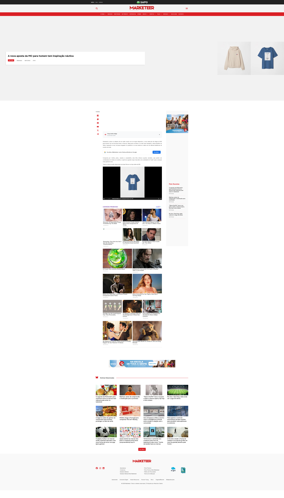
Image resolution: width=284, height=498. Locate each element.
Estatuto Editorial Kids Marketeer (128, 473)
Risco (152, 479)
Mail (97, 2)
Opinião (139, 14)
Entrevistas (133, 14)
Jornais (101, 2)
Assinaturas (123, 468)
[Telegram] (97, 134)
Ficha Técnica (147, 468)
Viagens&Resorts (160, 479)
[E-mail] (97, 126)
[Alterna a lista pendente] (105, 14)
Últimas (102, 14)
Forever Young (145, 479)
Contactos (122, 470)
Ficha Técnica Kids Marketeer (151, 470)
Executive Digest (124, 479)
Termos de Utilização (149, 473)
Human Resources (134, 479)
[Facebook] (97, 115)
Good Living (174, 14)
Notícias (11, 60)
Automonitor (115, 479)
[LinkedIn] (97, 122)
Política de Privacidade (150, 472)
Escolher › (156, 152)
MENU (92, 2)
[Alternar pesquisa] (97, 8)
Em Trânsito (125, 14)
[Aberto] (187, 8)
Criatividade (117, 14)
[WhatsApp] (97, 119)
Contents (181, 14)
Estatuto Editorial (124, 472)
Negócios (110, 14)
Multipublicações (170, 479)
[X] (97, 130)
